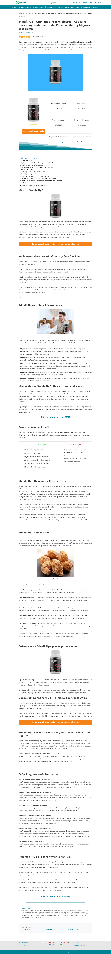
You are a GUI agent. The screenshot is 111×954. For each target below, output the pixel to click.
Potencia (60, 7)
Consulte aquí (82, 142)
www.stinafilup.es (58, 142)
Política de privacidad (55, 948)
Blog (91, 2)
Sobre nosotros (76, 2)
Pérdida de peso (51, 7)
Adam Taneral (25, 32)
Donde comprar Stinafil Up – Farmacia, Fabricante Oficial (38, 178)
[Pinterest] (98, 2)
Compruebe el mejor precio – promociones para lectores (55, 244)
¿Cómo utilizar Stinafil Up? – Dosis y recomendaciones (37, 167)
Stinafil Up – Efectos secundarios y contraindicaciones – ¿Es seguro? (42, 181)
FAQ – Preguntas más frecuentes (32, 183)
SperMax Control (74, 929)
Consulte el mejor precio (33, 131)
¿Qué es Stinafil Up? (27, 160)
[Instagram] (101, 2)
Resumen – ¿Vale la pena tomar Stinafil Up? (35, 185)
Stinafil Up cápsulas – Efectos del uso (32, 165)
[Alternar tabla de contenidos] (89, 158)
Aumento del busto (38, 7)
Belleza (67, 7)
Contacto (85, 2)
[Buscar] (67, 2)
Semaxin (49, 929)
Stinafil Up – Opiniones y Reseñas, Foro (33, 172)
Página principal (23, 13)
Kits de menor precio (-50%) (55, 417)
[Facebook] (95, 2)
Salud (72, 7)
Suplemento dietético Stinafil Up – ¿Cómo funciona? (37, 163)
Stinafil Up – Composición (29, 174)
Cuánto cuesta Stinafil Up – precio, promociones (35, 176)
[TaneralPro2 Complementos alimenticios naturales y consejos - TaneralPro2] (22, 2)
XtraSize (27, 929)
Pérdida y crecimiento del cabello (21, 7)
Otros (77, 7)
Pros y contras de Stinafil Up (29, 169)
